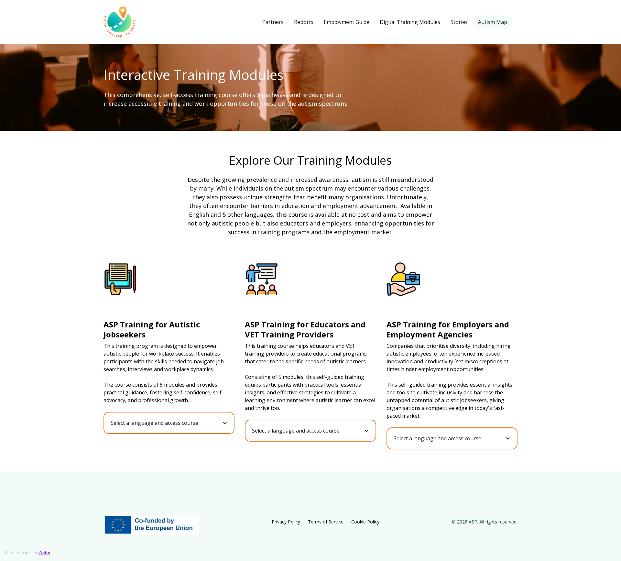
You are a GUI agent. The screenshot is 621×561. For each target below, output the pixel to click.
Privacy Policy (286, 522)
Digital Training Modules (410, 22)
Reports (303, 22)
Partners (273, 22)
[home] (120, 22)
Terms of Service (325, 522)
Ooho (44, 553)
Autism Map (492, 22)
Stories (459, 22)
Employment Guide (346, 22)
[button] (169, 423)
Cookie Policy (365, 522)
